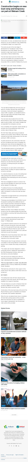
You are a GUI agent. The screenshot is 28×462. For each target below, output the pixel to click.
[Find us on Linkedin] (18, 446)
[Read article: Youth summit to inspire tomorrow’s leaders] (14, 397)
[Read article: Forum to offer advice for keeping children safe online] (14, 372)
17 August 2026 (11, 71)
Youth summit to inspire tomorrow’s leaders (13, 408)
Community (4, 354)
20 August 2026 (5, 360)
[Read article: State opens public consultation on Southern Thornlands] (4, 75)
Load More (14, 414)
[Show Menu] (1, 2)
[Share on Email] (24, 38)
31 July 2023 (3, 16)
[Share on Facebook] (4, 38)
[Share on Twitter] (11, 38)
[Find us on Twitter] (11, 446)
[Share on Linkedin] (17, 38)
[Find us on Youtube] (16, 446)
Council (4, 328)
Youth (3, 405)
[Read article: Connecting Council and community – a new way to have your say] (14, 346)
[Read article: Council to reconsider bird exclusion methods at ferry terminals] (14, 320)
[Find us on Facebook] (9, 446)
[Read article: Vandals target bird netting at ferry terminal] (4, 70)
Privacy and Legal (9, 454)
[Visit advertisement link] (14, 154)
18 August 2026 (4, 386)
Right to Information (20, 454)
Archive (2, 454)
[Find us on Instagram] (13, 446)
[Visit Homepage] (14, 2)
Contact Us (3, 456)
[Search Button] (26, 2)
